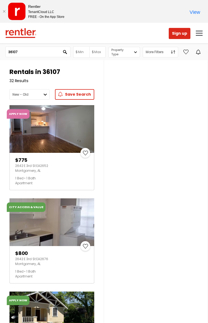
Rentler (20, 33)
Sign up (179, 33)
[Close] (4, 11)
